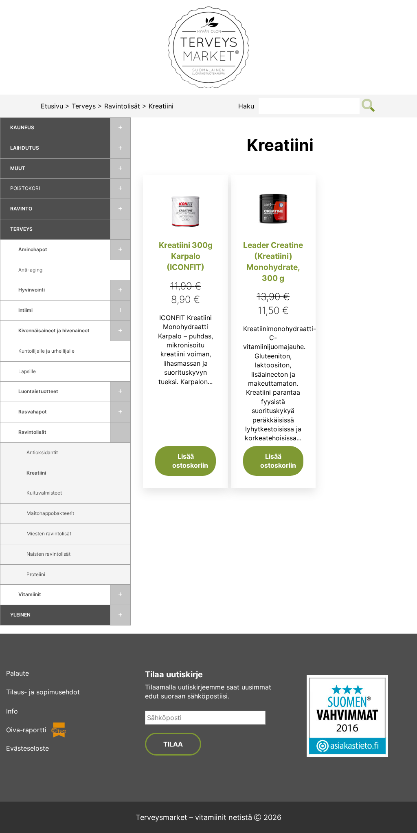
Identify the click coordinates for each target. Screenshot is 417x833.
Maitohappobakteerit (50, 513)
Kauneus (22, 127)
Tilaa (173, 744)
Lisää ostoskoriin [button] (190, 460)
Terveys (84, 106)
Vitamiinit (29, 594)
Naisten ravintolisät (48, 554)
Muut (17, 168)
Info (12, 711)
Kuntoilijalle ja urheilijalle (46, 351)
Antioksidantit (42, 452)
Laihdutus (24, 148)
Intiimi (25, 310)
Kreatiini (36, 473)
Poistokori (25, 188)
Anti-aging (30, 270)
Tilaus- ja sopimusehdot (43, 692)
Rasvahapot (32, 412)
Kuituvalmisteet (44, 493)
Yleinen (20, 615)
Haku (246, 106)
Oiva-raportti (26, 730)
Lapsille (27, 371)
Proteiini (35, 574)
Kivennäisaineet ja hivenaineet (54, 330)
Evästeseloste (27, 748)
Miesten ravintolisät (48, 533)
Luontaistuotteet (38, 391)
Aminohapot (32, 249)
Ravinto (21, 208)
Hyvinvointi (31, 290)
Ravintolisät (122, 106)
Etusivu (52, 106)
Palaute (17, 673)
